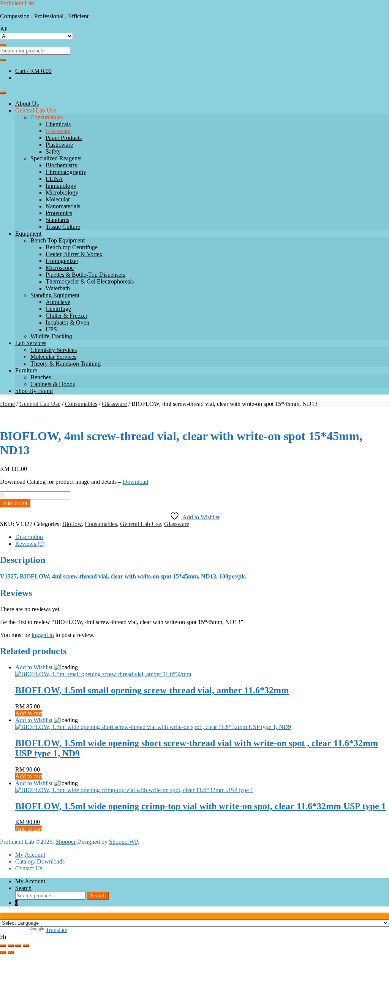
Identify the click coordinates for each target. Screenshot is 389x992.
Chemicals (58, 124)
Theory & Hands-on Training (65, 363)
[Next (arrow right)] (11, 952)
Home (7, 404)
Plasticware (59, 144)
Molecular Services (53, 356)
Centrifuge (58, 309)
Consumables (46, 117)
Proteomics (59, 213)
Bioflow (72, 524)
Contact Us (28, 868)
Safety (53, 151)
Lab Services (30, 343)
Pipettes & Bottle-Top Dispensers (85, 274)
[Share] (18, 945)
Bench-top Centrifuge (72, 247)
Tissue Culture (63, 226)
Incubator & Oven (67, 322)
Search (23, 888)
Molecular (58, 199)
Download (135, 482)
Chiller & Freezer (66, 315)
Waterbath (58, 288)
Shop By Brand (34, 391)
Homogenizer (62, 261)
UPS (51, 329)
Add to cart (15, 503)
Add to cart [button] (28, 713)
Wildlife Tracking (51, 336)
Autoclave (58, 302)
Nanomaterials (63, 206)
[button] (194, 936)
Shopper (65, 841)
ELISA (54, 179)
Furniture (26, 370)
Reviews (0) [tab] (29, 543)
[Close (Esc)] (26, 945)
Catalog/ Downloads (40, 861)
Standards (57, 220)
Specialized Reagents (55, 158)
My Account (30, 854)
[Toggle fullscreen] (11, 945)
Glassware (58, 131)
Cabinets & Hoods (52, 384)
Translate (56, 930)
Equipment (28, 233)
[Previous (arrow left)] (3, 952)
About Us (27, 103)
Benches (40, 377)
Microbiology (62, 192)
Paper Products (64, 138)
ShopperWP (123, 841)
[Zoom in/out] (3, 945)
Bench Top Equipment (57, 240)
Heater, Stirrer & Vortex (74, 254)
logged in (43, 635)
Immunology (61, 185)
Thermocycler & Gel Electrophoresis (90, 281)
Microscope (60, 268)
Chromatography (66, 172)
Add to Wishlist (33, 667)
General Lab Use (35, 110)
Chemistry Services (53, 350)
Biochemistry (61, 165)
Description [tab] (29, 537)
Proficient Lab (17, 3)
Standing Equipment (54, 295)
